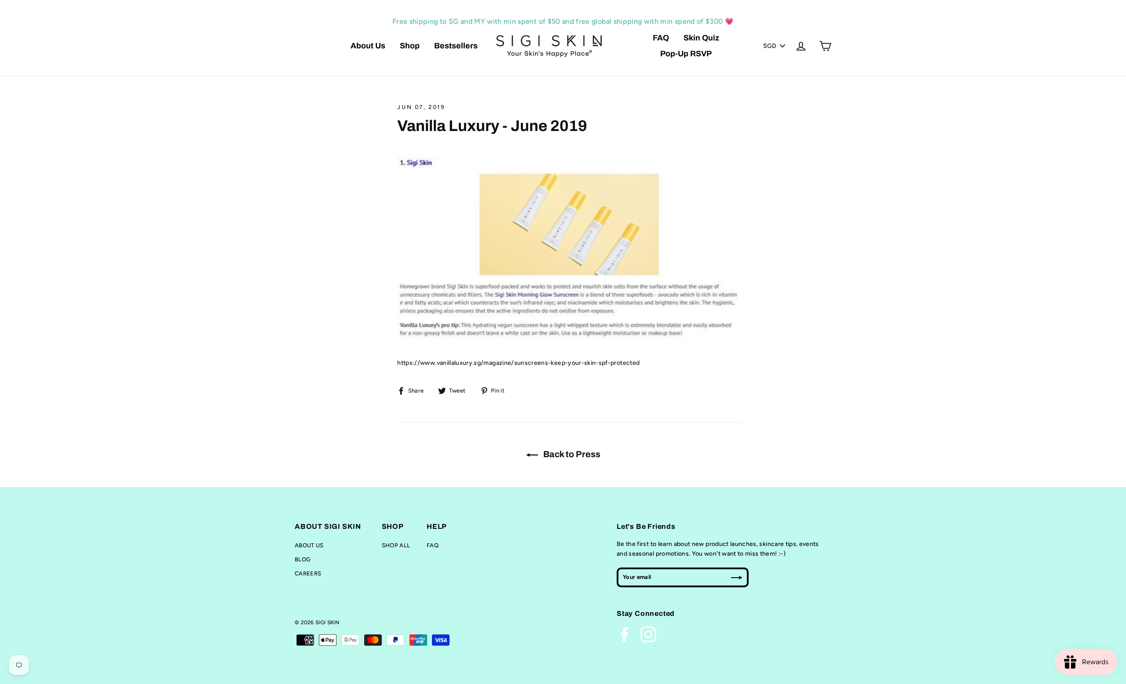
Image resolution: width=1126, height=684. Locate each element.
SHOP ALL (396, 545)
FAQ (661, 37)
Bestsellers (456, 45)
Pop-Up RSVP (686, 53)
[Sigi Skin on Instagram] (648, 634)
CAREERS (308, 573)
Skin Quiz (701, 37)
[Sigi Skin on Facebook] (624, 634)
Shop (410, 45)
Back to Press (570, 454)
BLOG (303, 559)
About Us (368, 45)
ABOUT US (309, 545)
